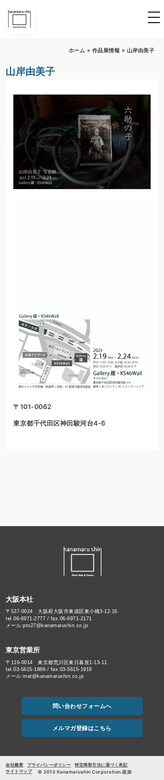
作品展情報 (106, 50)
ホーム (77, 50)
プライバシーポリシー (49, 764)
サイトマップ (19, 771)
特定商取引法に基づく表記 (101, 764)
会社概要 (14, 764)
